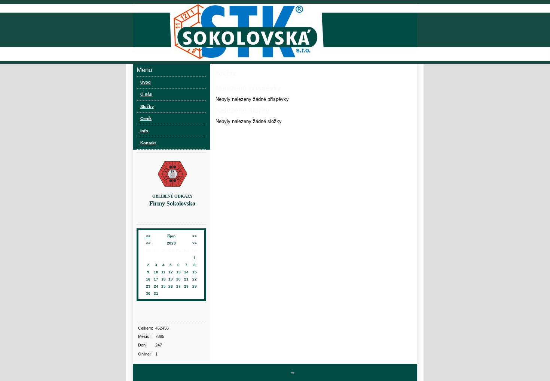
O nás (146, 94)
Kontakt (148, 143)
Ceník (146, 118)
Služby (147, 106)
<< (148, 236)
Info (144, 131)
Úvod (145, 82)
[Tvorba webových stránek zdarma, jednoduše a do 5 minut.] (293, 373)
